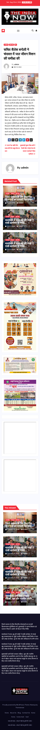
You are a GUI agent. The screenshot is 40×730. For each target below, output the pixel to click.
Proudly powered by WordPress (13, 705)
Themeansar (20, 707)
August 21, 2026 (13, 529)
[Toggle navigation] (18, 30)
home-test (20, 717)
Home (7, 713)
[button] (33, 31)
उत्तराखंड (6, 44)
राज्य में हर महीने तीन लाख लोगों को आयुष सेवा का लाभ (12, 148)
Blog (19, 713)
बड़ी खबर (11, 44)
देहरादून (12, 193)
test (27, 717)
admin (16, 64)
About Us (13, 713)
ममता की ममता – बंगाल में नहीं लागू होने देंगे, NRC (20, 721)
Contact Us (26, 713)
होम (15, 44)
